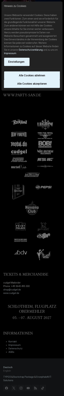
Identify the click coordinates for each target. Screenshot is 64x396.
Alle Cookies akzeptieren (32, 83)
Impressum (10, 53)
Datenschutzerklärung (31, 49)
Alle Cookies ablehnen (32, 75)
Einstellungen (16, 61)
